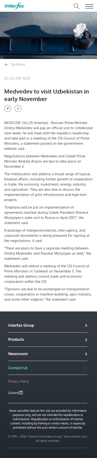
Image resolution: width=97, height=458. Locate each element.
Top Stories (17, 64)
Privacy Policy (18, 381)
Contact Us (18, 367)
